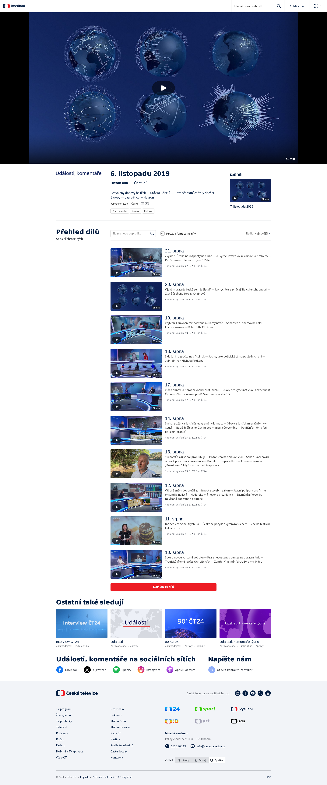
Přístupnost (125, 777)
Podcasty (62, 733)
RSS (269, 777)
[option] (184, 760)
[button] (163, 88)
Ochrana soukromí (103, 777)
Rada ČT (116, 733)
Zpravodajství (120, 210)
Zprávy (135, 210)
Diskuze (148, 210)
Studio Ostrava (120, 727)
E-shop (60, 745)
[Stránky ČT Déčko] (171, 722)
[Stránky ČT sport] (205, 710)
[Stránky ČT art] (202, 722)
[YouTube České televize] (253, 693)
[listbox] (200, 760)
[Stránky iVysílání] (242, 710)
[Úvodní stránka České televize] (77, 693)
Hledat (279, 6)
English (84, 777)
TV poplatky (64, 721)
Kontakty (117, 757)
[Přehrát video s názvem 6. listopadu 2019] (163, 88)
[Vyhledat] (152, 233)
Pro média (117, 709)
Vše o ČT (61, 757)
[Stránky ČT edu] (238, 722)
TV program (64, 709)
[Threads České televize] (268, 693)
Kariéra (115, 739)
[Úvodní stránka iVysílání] (17, 6)
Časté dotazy (119, 751)
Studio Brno (118, 721)
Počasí (60, 739)
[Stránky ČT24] (172, 710)
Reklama (116, 715)
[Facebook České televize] (245, 693)
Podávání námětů (122, 745)
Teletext (61, 727)
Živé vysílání (64, 715)
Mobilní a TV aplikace (69, 751)
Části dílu (141, 183)
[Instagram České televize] (238, 693)
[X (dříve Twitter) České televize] (260, 693)
